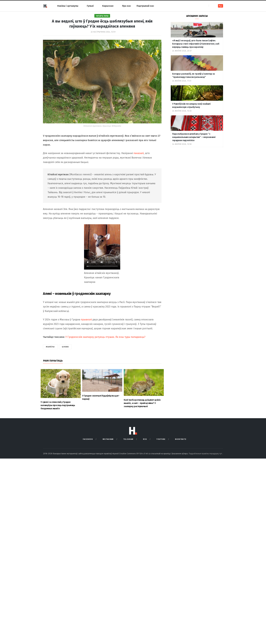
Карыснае (107, 5)
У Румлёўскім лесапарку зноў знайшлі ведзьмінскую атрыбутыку (191, 105)
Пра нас (126, 5)
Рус (220, 6)
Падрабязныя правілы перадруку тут (205, 453)
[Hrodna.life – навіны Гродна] (45, 6)
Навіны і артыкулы (67, 5)
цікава (65, 347)
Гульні (90, 5)
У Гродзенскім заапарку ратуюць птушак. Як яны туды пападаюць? (105, 336)
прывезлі (86, 319)
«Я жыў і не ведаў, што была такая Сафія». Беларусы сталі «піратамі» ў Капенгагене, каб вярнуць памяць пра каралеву (195, 43)
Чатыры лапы (102, 16)
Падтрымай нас (145, 5)
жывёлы (50, 347)
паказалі (138, 153)
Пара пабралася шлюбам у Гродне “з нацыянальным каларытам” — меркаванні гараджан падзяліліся (194, 137)
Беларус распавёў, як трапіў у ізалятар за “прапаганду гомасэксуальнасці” (193, 75)
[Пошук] (211, 6)
